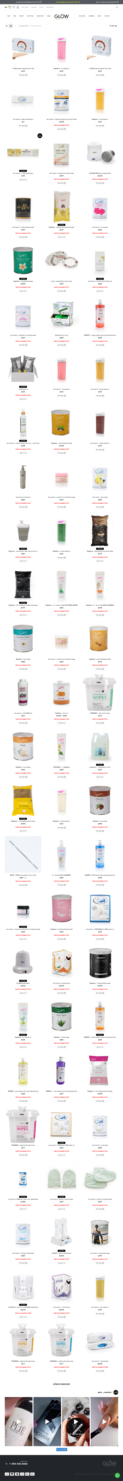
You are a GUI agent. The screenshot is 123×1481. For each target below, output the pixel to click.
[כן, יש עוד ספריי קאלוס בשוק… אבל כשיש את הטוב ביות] (18, 1421)
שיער (14, 16)
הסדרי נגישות (77, 1474)
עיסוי (8, 16)
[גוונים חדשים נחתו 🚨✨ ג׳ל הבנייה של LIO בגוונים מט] (104, 1421)
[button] (117, 7)
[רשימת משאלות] (14, 7)
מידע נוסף (22, 180)
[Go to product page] (100, 48)
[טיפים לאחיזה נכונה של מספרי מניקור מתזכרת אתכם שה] (47, 1421)
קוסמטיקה (91, 16)
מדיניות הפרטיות (92, 1474)
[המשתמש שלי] (17, 7)
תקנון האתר (34, 7)
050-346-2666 (19, 1464)
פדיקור (99, 16)
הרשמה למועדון (50, 7)
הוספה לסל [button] (99, 75)
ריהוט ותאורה (40, 16)
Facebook (10, 1463)
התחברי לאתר (25, 7)
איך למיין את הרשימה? (35, 26)
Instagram (6, 1463)
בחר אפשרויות (61, 723)
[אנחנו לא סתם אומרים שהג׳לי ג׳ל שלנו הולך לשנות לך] (76, 1421)
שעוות (48, 16)
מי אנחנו (41, 7)
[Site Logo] (61, 16)
